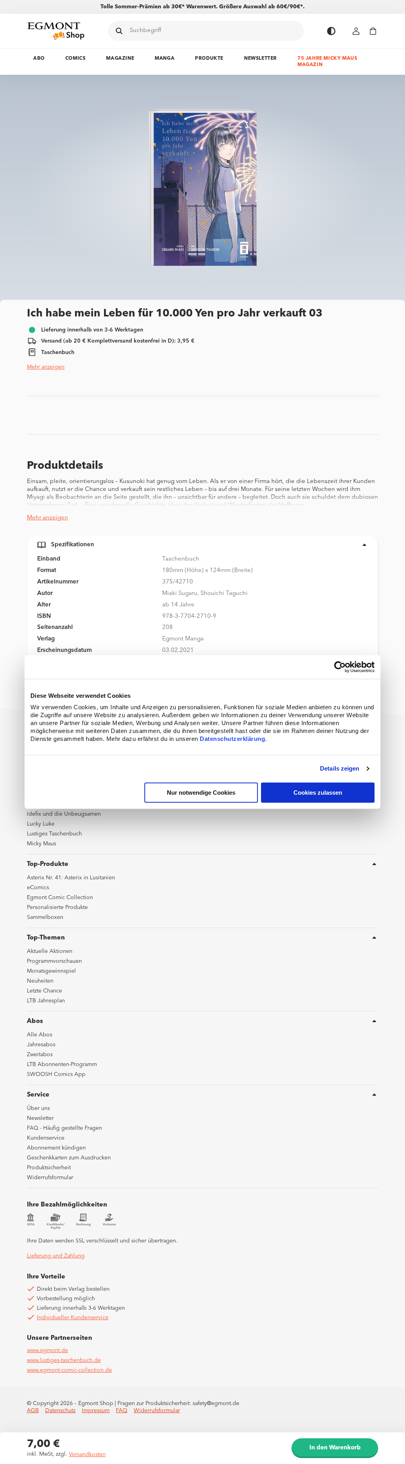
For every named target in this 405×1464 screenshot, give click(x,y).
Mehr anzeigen (45, 367)
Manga (164, 58)
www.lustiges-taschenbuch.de (64, 1360)
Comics (75, 58)
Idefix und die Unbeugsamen (64, 814)
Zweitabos (40, 1054)
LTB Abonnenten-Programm (62, 1064)
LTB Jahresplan (46, 1001)
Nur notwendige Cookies (201, 792)
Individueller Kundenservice (72, 1317)
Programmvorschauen (54, 961)
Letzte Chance (44, 991)
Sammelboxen (45, 917)
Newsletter (260, 58)
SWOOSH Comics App (56, 1074)
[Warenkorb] (373, 31)
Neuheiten (40, 981)
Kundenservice (45, 1138)
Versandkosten (87, 1454)
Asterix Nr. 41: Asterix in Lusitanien (71, 878)
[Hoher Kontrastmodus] (331, 31)
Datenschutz (60, 1410)
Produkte (209, 58)
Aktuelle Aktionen (49, 951)
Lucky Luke (41, 824)
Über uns (38, 1108)
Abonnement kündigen (56, 1148)
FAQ (121, 1410)
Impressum (96, 1410)
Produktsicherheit (49, 1167)
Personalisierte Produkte (57, 907)
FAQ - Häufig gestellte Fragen (64, 1128)
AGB (33, 1410)
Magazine (120, 58)
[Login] (356, 31)
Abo (39, 58)
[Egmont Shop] (56, 31)
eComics (38, 887)
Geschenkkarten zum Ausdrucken (69, 1158)
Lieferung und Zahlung (56, 1256)
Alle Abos (39, 1035)
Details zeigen (339, 768)
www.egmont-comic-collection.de (69, 1370)
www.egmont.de (47, 1350)
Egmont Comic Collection (60, 897)
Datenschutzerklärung (232, 738)
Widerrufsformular (50, 1177)
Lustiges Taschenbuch (54, 834)
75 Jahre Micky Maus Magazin (327, 61)
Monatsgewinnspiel (51, 971)
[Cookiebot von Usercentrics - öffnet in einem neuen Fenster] (340, 667)
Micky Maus (41, 844)
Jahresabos (41, 1044)
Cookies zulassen (317, 792)
